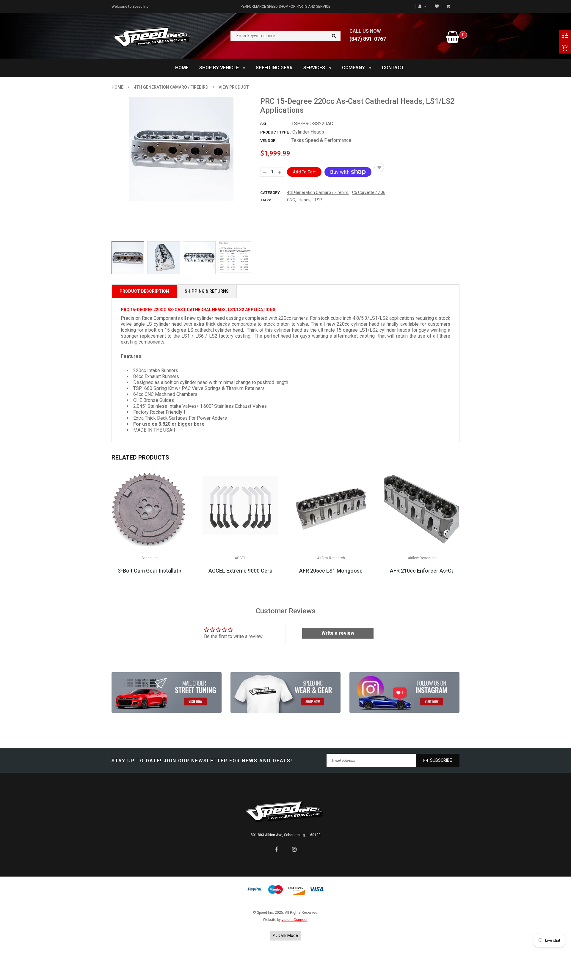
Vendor (267, 140)
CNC (291, 200)
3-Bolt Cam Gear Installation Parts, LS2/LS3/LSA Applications (149, 571)
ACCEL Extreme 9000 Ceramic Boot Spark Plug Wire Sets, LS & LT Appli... (240, 571)
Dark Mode (287, 935)
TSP (318, 200)
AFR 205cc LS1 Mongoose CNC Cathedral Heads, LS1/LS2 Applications (331, 571)
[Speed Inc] (167, 692)
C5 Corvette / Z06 (368, 192)
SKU (264, 124)
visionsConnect (295, 920)
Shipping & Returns (207, 291)
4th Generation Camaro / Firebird (318, 192)
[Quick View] (167, 526)
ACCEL (240, 558)
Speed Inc (150, 558)
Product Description (144, 291)
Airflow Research (331, 558)
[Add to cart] (331, 526)
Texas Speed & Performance (321, 140)
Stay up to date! (137, 761)
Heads (304, 200)
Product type (274, 132)
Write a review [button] (337, 633)
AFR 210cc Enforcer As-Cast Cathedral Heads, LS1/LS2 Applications (421, 571)
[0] (448, 6)
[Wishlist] (437, 6)
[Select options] (149, 526)
